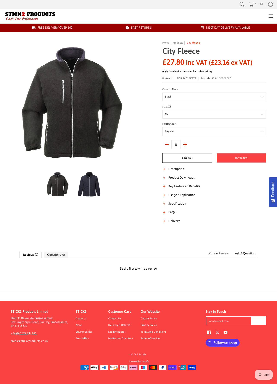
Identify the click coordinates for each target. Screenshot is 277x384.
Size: (166, 106)
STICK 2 (134, 354)
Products (178, 42)
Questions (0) (56, 254)
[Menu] (270, 16)
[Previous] (14, 103)
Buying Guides (84, 331)
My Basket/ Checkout (120, 338)
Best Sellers (82, 338)
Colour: (170, 89)
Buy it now (241, 157)
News (79, 325)
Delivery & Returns (119, 325)
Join (258, 320)
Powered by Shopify (139, 361)
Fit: (169, 123)
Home (165, 42)
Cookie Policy (149, 318)
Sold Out (187, 157)
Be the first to (138, 268)
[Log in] (270, 4)
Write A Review (218, 253)
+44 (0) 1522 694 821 (24, 333)
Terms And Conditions (153, 331)
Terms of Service (150, 338)
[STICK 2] (30, 16)
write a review (147, 268)
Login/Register (116, 331)
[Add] (185, 145)
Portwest (167, 78)
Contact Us (114, 318)
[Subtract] (166, 145)
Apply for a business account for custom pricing (187, 71)
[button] (214, 171)
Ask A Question (245, 253)
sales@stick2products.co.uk (29, 341)
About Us (81, 318)
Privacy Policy (149, 325)
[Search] (242, 4)
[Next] (133, 103)
